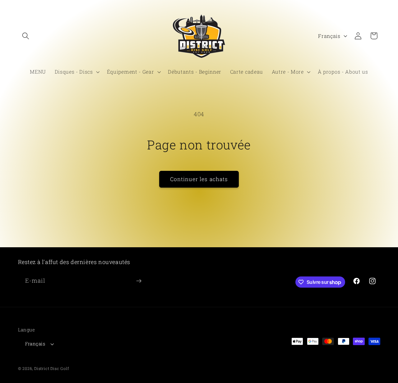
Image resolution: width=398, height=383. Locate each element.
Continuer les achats (199, 179)
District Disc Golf (51, 368)
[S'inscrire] (139, 281)
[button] (26, 36)
